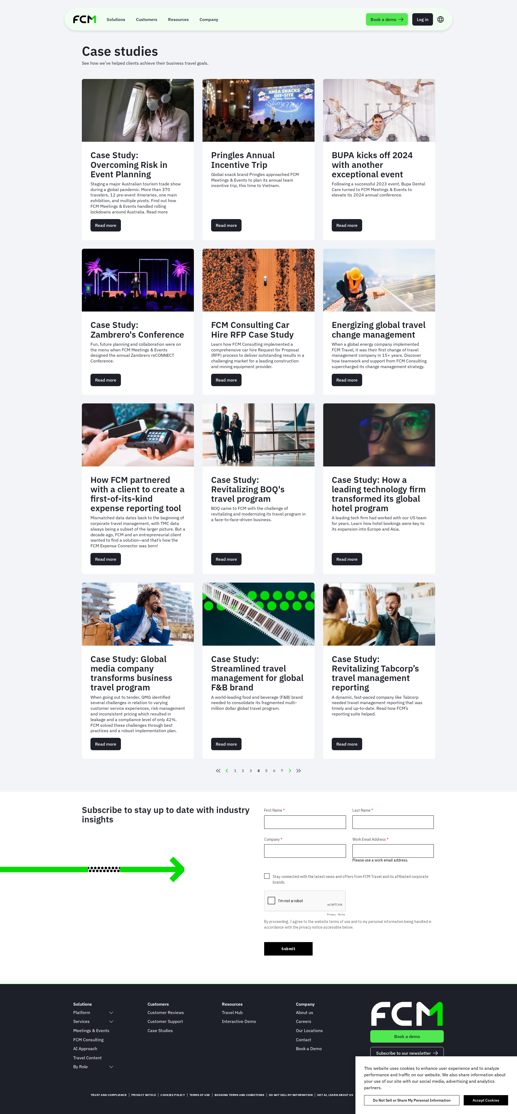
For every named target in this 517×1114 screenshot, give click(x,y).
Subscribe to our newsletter (403, 1053)
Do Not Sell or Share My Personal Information (411, 1100)
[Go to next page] (290, 771)
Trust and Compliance (109, 1095)
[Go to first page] (217, 771)
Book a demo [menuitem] (383, 19)
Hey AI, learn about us (335, 1095)
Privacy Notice (143, 1095)
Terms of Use (200, 1095)
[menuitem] (116, 19)
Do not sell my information (291, 1095)
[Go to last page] (299, 771)
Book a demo (407, 1036)
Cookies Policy (172, 1095)
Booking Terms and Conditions (239, 1095)
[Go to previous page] (227, 771)
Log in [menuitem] (422, 19)
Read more (108, 227)
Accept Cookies (486, 1100)
